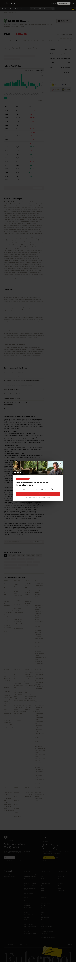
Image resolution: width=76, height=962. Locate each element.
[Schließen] (60, 463)
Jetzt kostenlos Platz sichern (38, 494)
